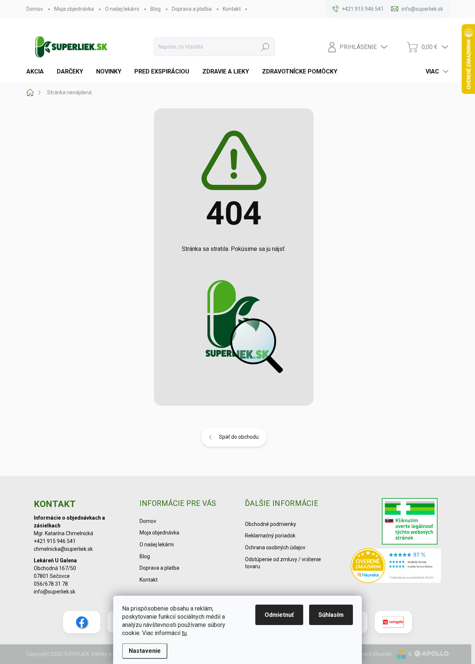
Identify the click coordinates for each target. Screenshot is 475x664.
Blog (155, 9)
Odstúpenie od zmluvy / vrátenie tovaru (283, 563)
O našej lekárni (122, 9)
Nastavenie (145, 650)
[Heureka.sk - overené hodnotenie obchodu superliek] (396, 565)
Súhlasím (331, 614)
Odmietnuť (279, 614)
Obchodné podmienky (270, 524)
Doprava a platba (192, 9)
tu (184, 633)
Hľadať (265, 47)
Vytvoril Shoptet (373, 654)
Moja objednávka (74, 9)
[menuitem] (37, 71)
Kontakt (232, 9)
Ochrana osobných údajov (275, 547)
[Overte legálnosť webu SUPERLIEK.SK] (410, 522)
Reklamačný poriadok (270, 536)
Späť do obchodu (239, 437)
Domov (34, 9)
